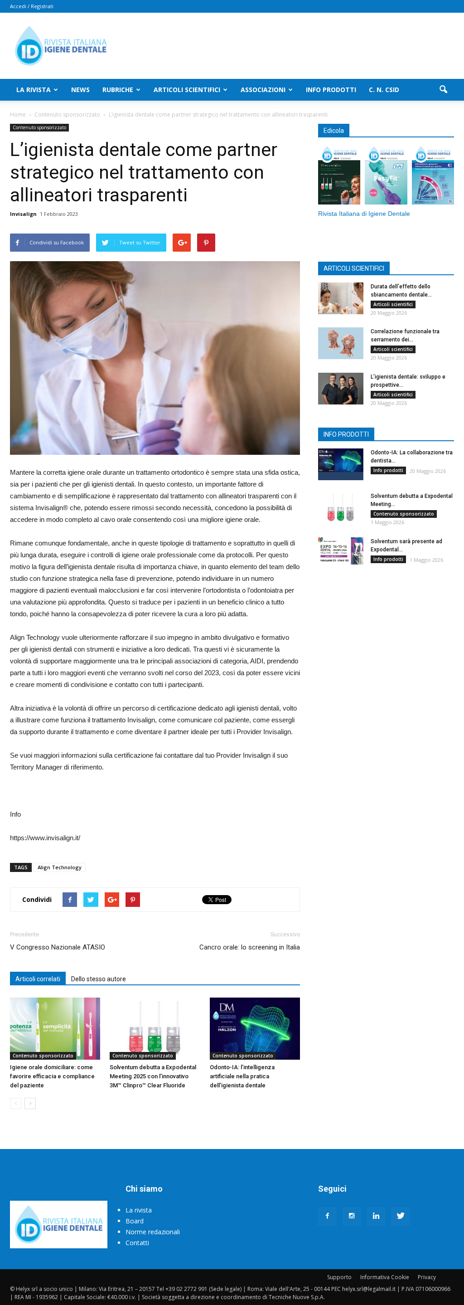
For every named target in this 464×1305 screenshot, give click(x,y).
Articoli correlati (37, 979)
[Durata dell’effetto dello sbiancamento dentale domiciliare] (340, 298)
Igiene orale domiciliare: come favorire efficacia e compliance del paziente (52, 1076)
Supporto (339, 1277)
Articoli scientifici (187, 89)
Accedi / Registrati (31, 6)
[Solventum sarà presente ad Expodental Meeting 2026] (340, 551)
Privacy (427, 1277)
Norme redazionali (153, 1231)
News (80, 89)
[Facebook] (327, 1216)
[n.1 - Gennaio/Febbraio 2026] (433, 176)
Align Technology (60, 867)
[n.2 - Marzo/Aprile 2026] (386, 176)
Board (135, 1221)
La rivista (33, 89)
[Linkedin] (376, 1216)
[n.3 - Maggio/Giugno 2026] (339, 176)
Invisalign (23, 213)
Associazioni (263, 89)
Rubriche (117, 89)
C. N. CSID (384, 89)
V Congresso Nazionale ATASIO (57, 947)
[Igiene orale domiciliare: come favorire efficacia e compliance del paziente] (55, 1029)
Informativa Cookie (384, 1277)
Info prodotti (331, 89)
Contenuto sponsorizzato (39, 127)
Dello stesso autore (98, 979)
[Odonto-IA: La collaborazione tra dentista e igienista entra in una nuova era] (340, 464)
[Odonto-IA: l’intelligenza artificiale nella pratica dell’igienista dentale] (255, 1029)
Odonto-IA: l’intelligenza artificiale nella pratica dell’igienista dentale (242, 1076)
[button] (443, 90)
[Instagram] (352, 1216)
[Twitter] (401, 1216)
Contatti (137, 1242)
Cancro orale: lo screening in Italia (249, 947)
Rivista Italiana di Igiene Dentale (364, 213)
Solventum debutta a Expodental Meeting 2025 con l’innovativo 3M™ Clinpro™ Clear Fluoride (153, 1076)
